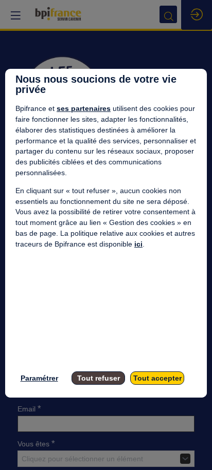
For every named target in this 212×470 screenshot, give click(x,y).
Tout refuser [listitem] (98, 378)
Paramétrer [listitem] (39, 378)
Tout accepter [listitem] (157, 378)
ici (138, 244)
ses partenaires (84, 108)
